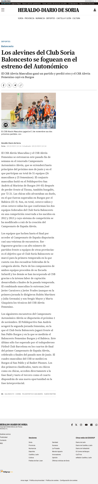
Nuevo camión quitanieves (31, 3)
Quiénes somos (5, 434)
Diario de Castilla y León (84, 445)
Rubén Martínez (50, 394)
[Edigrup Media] (6, 471)
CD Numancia (73, 3)
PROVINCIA (29, 18)
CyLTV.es (79, 454)
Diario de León (81, 442)
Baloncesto (9, 394)
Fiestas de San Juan (36, 461)
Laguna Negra (16, 3)
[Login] (95, 10)
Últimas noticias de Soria (60, 461)
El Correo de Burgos (82, 451)
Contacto (3, 440)
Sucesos (55, 445)
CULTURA (76, 18)
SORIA (20, 18)
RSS (1, 443)
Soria (30, 442)
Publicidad (3, 437)
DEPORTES (50, 18)
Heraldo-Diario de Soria (11, 143)
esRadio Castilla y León (84, 458)
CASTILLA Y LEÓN (64, 18)
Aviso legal (24, 480)
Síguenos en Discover (86, 3)
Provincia (32, 445)
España (18, 394)
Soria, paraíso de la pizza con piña (54, 3)
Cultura (31, 458)
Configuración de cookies (68, 480)
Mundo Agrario (57, 451)
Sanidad (55, 442)
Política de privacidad (36, 480)
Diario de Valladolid (82, 448)
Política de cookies (52, 480)
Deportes (5, 41)
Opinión (55, 458)
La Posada (56, 448)
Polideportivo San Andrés (32, 394)
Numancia (32, 448)
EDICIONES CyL (89, 1)
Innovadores (56, 454)
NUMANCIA (40, 18)
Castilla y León (34, 454)
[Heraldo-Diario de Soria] (48, 10)
